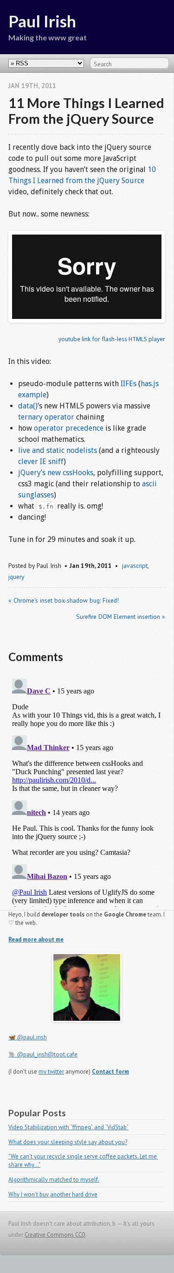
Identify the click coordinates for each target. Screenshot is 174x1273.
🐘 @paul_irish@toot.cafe (42, 1054)
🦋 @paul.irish (27, 1037)
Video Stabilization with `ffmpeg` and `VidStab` (68, 1127)
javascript (135, 565)
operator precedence (68, 428)
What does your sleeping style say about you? (67, 1142)
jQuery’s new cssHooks (55, 472)
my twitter (51, 1072)
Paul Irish (42, 21)
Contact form (110, 1072)
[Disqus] (86, 791)
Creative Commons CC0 (55, 1235)
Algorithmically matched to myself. (53, 1180)
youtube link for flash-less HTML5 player (111, 339)
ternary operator (46, 417)
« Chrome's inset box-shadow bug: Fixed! (63, 600)
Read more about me (36, 939)
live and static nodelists (57, 450)
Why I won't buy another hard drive (52, 1194)
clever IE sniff (41, 461)
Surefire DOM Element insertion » (120, 616)
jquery (16, 577)
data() (28, 405)
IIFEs (128, 383)
